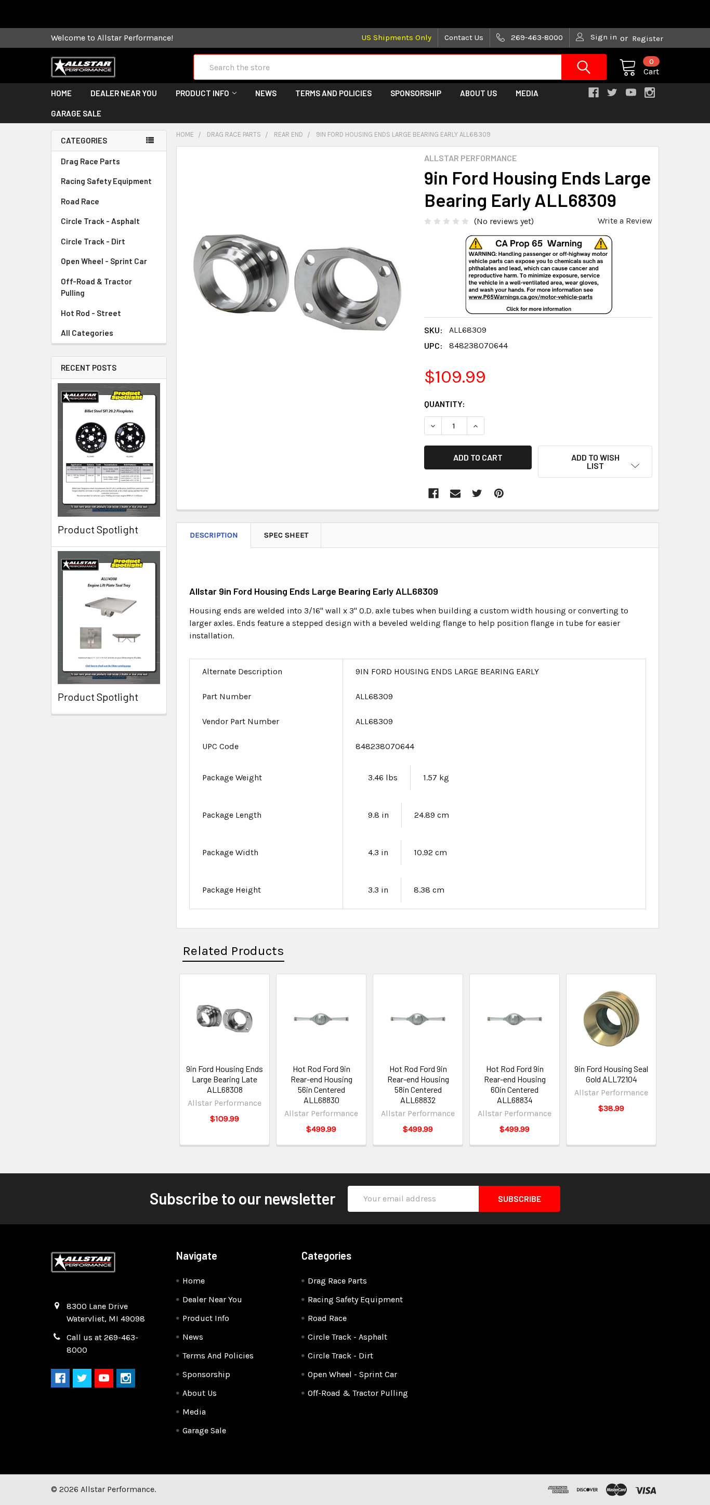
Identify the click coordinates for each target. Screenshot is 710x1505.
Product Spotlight (98, 529)
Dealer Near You (123, 93)
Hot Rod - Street (91, 313)
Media (527, 93)
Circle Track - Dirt (93, 241)
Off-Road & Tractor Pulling (96, 287)
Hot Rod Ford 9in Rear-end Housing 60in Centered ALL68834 (515, 1084)
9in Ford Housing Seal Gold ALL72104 (611, 1074)
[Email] (455, 493)
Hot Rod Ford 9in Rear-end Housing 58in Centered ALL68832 (418, 1084)
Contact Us (463, 37)
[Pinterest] (499, 493)
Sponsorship (415, 93)
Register (647, 38)
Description (214, 535)
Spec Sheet (286, 535)
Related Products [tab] (233, 950)
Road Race (80, 201)
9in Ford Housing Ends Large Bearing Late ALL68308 (224, 1079)
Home (61, 93)
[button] (538, 291)
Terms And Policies (333, 93)
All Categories (87, 332)
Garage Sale (76, 113)
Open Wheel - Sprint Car (104, 261)
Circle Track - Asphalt (100, 221)
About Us (478, 93)
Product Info (202, 93)
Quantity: (444, 404)
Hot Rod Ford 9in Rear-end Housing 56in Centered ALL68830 (321, 1084)
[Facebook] (433, 493)
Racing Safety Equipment (106, 181)
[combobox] (400, 67)
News (266, 93)
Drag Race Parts (90, 161)
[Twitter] (477, 493)
